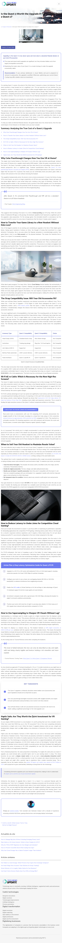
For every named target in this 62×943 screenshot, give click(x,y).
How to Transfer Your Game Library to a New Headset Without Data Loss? (24, 135)
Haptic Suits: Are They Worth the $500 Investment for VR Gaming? (22, 155)
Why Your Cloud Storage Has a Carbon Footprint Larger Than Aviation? (21, 850)
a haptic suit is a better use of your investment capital (20, 774)
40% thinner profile (23, 305)
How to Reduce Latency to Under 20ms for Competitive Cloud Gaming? (23, 148)
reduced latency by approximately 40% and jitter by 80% (19, 418)
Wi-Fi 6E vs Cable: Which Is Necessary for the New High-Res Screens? (23, 142)
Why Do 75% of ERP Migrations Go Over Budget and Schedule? (19, 845)
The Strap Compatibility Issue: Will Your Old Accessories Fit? (20, 139)
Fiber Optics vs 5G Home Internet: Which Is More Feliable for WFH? (20, 842)
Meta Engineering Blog (18, 204)
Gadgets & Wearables (7, 26)
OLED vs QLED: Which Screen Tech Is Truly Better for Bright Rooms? (14, 824)
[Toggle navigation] (59, 4)
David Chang (14, 811)
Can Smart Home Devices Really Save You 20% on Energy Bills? (19, 871)
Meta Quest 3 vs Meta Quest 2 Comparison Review (37, 658)
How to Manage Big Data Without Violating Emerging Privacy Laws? (20, 839)
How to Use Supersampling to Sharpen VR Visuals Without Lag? (21, 152)
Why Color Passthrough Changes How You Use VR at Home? (20, 132)
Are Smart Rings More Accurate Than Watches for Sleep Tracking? (20, 865)
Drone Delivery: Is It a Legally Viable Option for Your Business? (19, 868)
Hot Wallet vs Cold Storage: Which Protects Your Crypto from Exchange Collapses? (25, 863)
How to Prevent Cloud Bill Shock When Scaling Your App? (17, 848)
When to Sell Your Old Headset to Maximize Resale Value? (20, 145)
